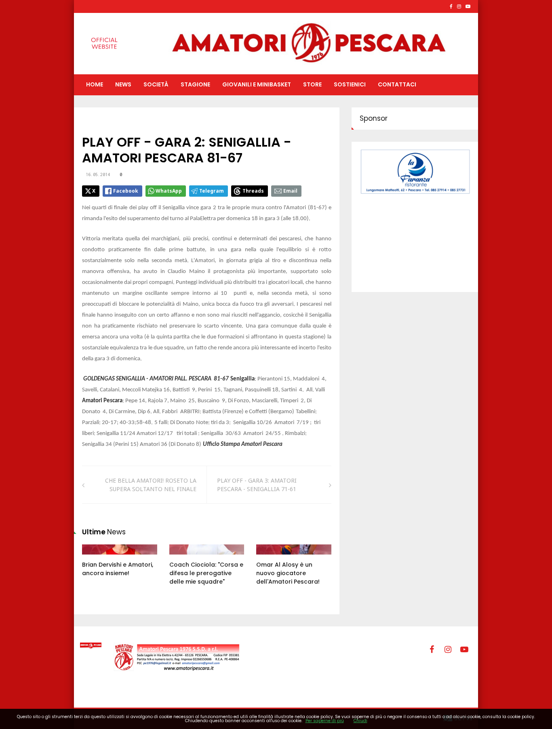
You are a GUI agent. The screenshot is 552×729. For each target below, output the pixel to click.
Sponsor (374, 118)
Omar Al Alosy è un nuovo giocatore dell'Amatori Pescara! (288, 573)
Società (156, 84)
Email (290, 190)
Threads (253, 190)
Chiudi (360, 721)
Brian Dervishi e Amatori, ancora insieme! (117, 569)
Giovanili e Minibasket (256, 84)
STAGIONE (195, 84)
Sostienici (350, 84)
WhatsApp (169, 190)
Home (94, 84)
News (123, 84)
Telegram (211, 190)
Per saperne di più (324, 721)
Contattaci (397, 84)
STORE (312, 84)
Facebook (125, 190)
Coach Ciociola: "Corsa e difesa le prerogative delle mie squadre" (206, 573)
